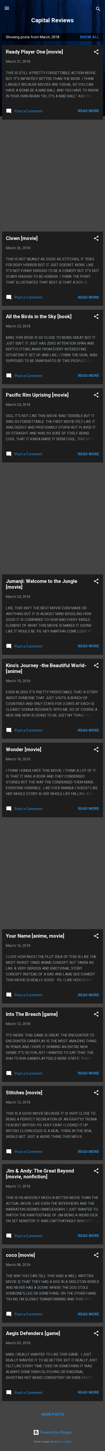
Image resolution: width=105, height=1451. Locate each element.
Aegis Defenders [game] (33, 1333)
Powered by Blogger (55, 1432)
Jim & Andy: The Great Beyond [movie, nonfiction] (40, 1174)
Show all (89, 37)
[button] (96, 52)
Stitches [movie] (24, 1093)
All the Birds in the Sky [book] (39, 316)
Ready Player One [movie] (34, 52)
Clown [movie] (22, 238)
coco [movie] (20, 1255)
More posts (53, 1414)
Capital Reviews (52, 20)
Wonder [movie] (23, 749)
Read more (88, 111)
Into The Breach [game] (32, 1014)
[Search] (98, 9)
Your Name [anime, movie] (35, 936)
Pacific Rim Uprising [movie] (37, 395)
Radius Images (63, 1441)
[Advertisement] (52, 175)
